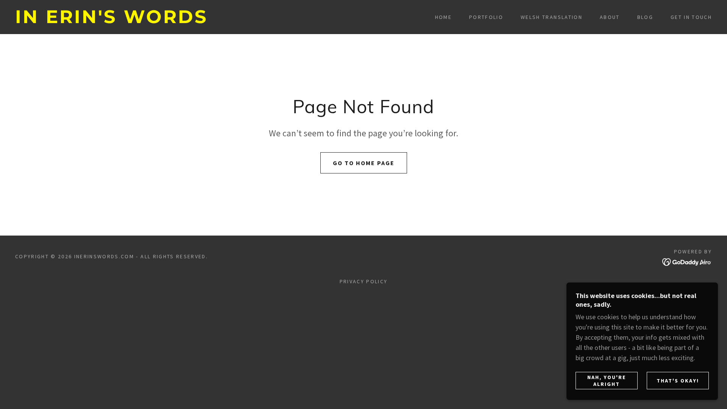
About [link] (610, 17)
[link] (113, 20)
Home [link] (443, 17)
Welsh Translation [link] (551, 17)
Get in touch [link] (691, 17)
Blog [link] (645, 17)
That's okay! (678, 380)
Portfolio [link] (486, 17)
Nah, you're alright (606, 380)
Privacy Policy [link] (364, 281)
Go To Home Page (364, 163)
